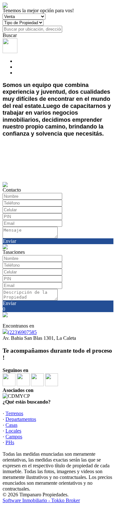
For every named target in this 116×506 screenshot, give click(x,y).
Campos (13, 436)
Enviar (9, 241)
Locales (13, 431)
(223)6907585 (22, 332)
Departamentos (20, 419)
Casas (11, 425)
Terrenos (14, 413)
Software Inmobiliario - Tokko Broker (41, 500)
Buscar (10, 35)
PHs (9, 442)
